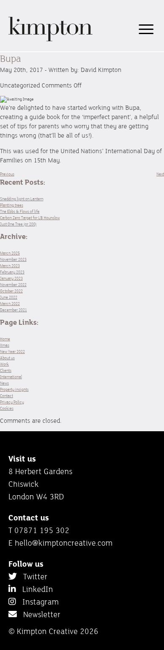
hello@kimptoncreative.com (64, 543)
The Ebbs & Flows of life (20, 211)
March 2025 (10, 253)
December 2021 (13, 310)
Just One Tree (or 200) (18, 224)
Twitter (32, 576)
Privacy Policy (12, 402)
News (4, 383)
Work (4, 364)
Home (5, 339)
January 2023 (11, 278)
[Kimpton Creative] (50, 39)
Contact (6, 395)
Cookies (6, 408)
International (11, 376)
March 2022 (10, 303)
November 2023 (13, 259)
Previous (7, 174)
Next (160, 174)
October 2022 (11, 291)
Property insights (14, 389)
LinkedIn (34, 589)
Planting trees (11, 205)
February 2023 (12, 272)
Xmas (4, 345)
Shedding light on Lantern (21, 199)
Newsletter (39, 614)
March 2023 (10, 265)
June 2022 (8, 297)
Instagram (37, 602)
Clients (5, 370)
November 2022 (13, 284)
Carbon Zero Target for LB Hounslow (30, 217)
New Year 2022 (12, 351)
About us (7, 358)
